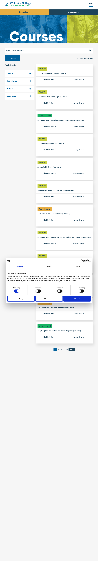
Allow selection (49, 299)
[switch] (38, 290)
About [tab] (78, 266)
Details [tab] (49, 266)
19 (67, 349)
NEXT (72, 349)
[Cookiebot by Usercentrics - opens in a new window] (82, 260)
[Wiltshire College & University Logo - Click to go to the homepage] (18, 4)
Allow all (77, 299)
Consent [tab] (20, 266)
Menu (91, 3)
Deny (21, 299)
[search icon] (90, 50)
